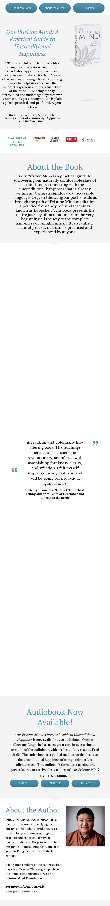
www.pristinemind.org (21, 891)
